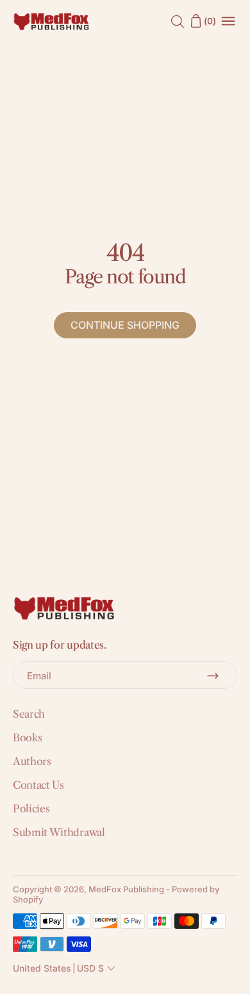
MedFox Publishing (126, 889)
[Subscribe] (212, 675)
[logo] (51, 21)
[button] (65, 968)
